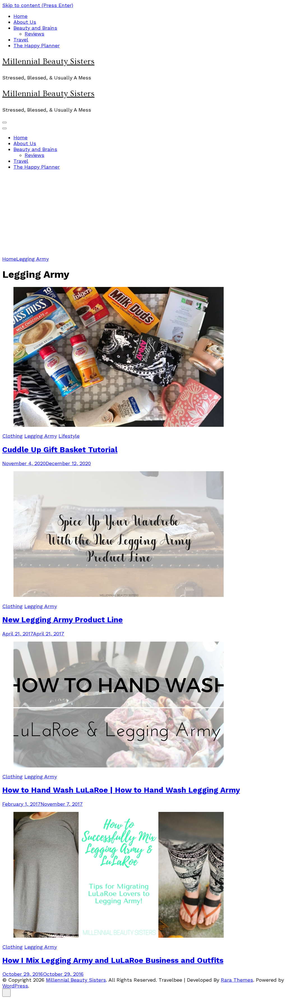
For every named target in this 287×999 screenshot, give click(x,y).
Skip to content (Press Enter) (37, 5)
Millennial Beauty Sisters (48, 61)
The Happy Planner (36, 45)
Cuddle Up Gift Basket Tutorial (59, 449)
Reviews (34, 34)
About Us (24, 22)
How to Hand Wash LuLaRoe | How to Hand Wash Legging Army (121, 790)
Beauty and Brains (35, 28)
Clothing (12, 436)
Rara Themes (237, 980)
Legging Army (40, 436)
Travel (20, 40)
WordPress (15, 986)
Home (20, 16)
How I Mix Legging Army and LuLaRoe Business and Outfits (112, 960)
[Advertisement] (143, 214)
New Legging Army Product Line (62, 619)
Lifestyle (69, 436)
